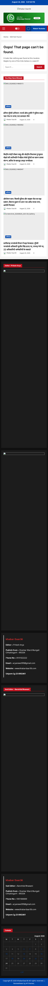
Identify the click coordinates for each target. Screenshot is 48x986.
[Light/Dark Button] (17, 28)
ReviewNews (18, 983)
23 (41, 958)
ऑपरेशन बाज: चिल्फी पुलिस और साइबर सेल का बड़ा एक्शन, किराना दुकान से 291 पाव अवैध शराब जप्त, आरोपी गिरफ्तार (22, 202)
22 (36, 958)
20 (24, 958)
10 (6, 954)
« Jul (22, 972)
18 (12, 958)
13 (24, 954)
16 (41, 954)
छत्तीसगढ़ (8, 107)
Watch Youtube (39, 28)
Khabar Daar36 (11, 120)
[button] (3, 28)
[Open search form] (22, 28)
